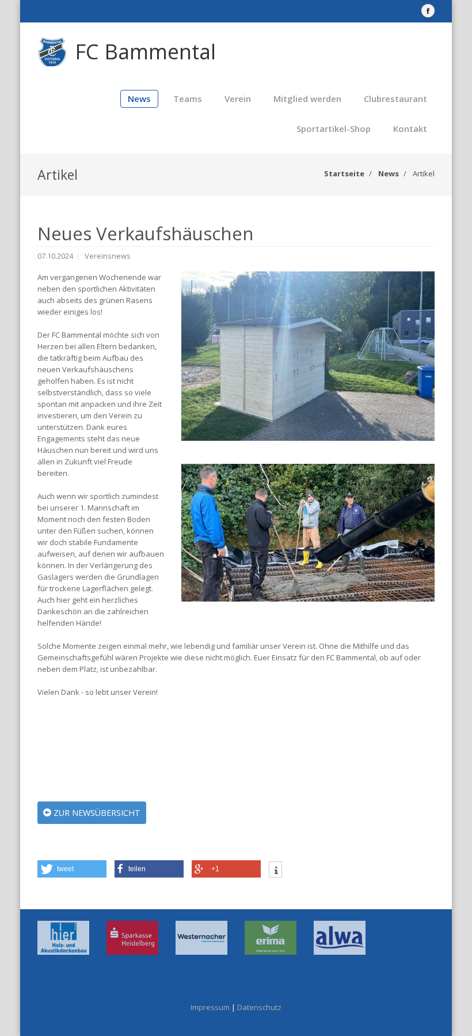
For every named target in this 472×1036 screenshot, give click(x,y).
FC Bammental (145, 51)
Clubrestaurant (395, 98)
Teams (187, 98)
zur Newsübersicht (95, 812)
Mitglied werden (307, 98)
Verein (237, 98)
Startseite (344, 173)
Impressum (210, 1007)
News (139, 98)
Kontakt (410, 128)
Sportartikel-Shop (333, 128)
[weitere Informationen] (275, 871)
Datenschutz (259, 1007)
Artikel (424, 173)
